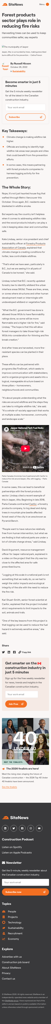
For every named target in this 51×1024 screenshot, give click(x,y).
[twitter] (3, 652)
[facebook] (14, 652)
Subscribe (14, 117)
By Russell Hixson (20, 63)
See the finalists (9, 787)
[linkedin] (8, 652)
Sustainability (19, 71)
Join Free (13, 703)
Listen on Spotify (12, 847)
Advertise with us (12, 956)
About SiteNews (11, 967)
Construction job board (15, 962)
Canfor (32, 503)
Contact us (8, 978)
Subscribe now (13, 891)
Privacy (6, 973)
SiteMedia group (11, 1000)
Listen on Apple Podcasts (17, 852)
